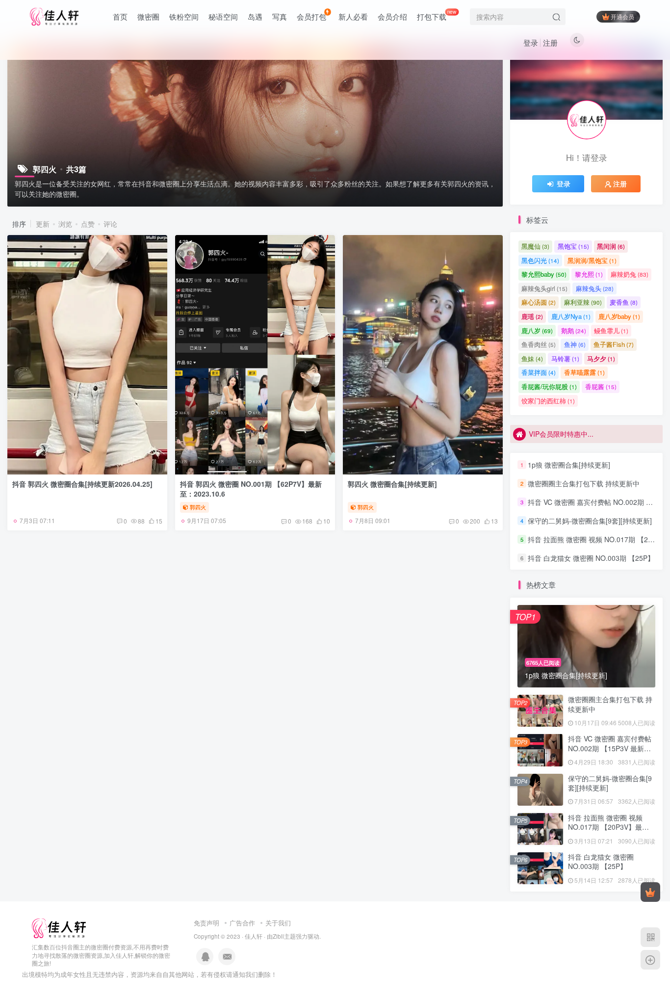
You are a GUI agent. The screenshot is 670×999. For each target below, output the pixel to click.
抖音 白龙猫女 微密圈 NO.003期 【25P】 (591, 558)
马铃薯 (565, 358)
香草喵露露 (584, 372)
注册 (550, 42)
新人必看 (353, 16)
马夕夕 (601, 358)
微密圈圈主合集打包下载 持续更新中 (584, 483)
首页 (120, 16)
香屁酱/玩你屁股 (549, 386)
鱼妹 (532, 358)
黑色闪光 (540, 260)
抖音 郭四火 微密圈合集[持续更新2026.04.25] (82, 484)
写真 (279, 16)
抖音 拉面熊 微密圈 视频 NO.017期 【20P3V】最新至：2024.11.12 (608, 827)
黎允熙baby (544, 274)
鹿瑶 (532, 316)
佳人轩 (253, 936)
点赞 (88, 224)
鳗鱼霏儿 (611, 330)
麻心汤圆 (538, 302)
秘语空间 (223, 16)
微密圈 (148, 16)
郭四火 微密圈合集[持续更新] (392, 484)
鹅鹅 (573, 330)
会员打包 (311, 16)
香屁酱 (601, 386)
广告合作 (242, 922)
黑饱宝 (573, 246)
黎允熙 (589, 274)
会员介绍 (392, 16)
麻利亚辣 (583, 302)
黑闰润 (611, 246)
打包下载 (437, 15)
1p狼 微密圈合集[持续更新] (569, 465)
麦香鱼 (624, 302)
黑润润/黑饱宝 (592, 260)
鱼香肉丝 (538, 344)
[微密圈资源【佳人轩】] (59, 927)
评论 (110, 224)
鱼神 (575, 344)
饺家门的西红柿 (548, 400)
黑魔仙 (535, 246)
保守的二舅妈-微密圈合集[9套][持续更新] (590, 521)
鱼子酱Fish (613, 344)
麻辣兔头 (595, 288)
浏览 (65, 224)
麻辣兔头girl (544, 288)
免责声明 (206, 922)
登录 (530, 42)
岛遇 (255, 16)
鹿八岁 (537, 330)
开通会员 (622, 16)
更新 (43, 224)
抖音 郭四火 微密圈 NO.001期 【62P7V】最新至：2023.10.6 (251, 489)
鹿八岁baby (619, 316)
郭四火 (198, 507)
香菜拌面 (538, 372)
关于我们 (278, 922)
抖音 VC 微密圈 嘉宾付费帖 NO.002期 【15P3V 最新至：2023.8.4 (609, 748)
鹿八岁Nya (571, 316)
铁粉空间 (184, 16)
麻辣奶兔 (629, 274)
